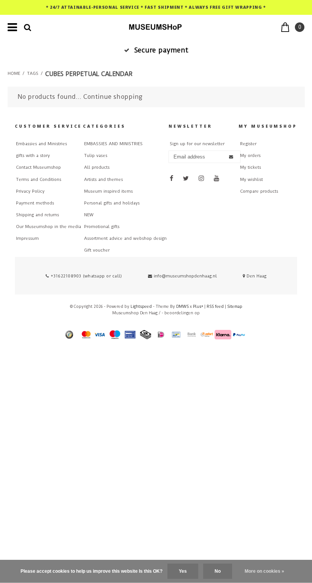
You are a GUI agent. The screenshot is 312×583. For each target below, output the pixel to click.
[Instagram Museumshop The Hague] (201, 178)
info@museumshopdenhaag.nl (185, 276)
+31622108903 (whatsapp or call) (85, 276)
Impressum (27, 238)
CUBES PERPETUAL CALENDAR (88, 74)
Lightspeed (141, 306)
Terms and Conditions (38, 179)
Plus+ (198, 306)
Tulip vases (95, 155)
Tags (32, 73)
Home (14, 73)
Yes (183, 571)
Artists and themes (103, 179)
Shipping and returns (37, 214)
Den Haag (255, 276)
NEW (89, 214)
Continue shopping (112, 96)
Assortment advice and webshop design (125, 238)
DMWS (182, 306)
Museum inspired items (108, 191)
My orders (250, 155)
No (218, 571)
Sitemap (234, 306)
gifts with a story (33, 155)
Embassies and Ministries (41, 143)
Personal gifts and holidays (112, 203)
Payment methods (35, 203)
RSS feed (215, 306)
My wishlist (251, 179)
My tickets (250, 167)
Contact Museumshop (38, 167)
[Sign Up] (231, 157)
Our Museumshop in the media (48, 226)
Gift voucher (97, 250)
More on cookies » (264, 571)
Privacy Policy (30, 191)
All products (97, 167)
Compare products (259, 191)
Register (248, 143)
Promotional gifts (101, 226)
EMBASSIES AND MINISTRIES (113, 143)
